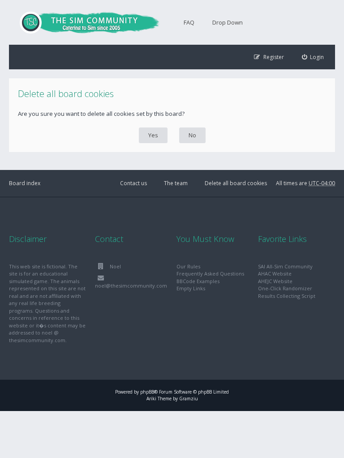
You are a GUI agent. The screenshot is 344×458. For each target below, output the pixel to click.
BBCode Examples (197, 281)
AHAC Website (275, 273)
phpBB (147, 392)
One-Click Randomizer (285, 288)
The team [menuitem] (176, 183)
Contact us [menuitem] (133, 183)
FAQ (189, 22)
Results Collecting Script (286, 296)
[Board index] (85, 22)
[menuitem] (313, 57)
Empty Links (190, 288)
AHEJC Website (275, 281)
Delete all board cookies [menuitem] (236, 183)
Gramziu (188, 398)
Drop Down (227, 22)
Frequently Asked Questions (210, 273)
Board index (24, 183)
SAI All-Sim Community (285, 266)
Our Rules (188, 266)
